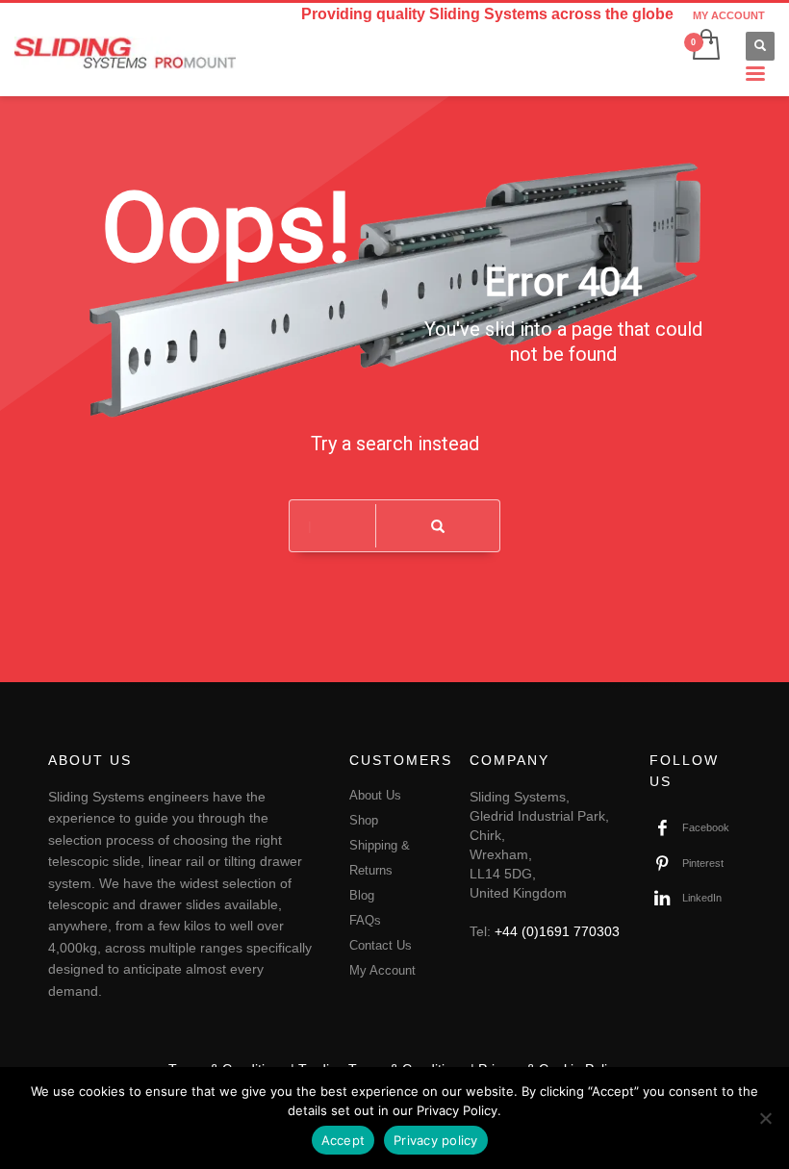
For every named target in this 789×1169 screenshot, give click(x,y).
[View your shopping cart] (704, 46)
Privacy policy (436, 1140)
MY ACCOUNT (729, 15)
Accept (343, 1140)
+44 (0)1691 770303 (557, 931)
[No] (765, 1118)
